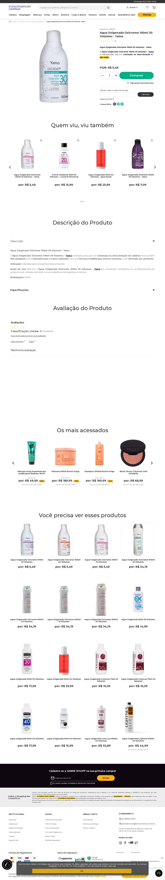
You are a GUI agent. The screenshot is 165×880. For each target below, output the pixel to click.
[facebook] (114, 104)
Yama (97, 269)
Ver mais (104, 57)
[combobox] (75, 7)
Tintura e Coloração (24, 21)
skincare (127, 796)
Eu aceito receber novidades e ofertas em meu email (74, 783)
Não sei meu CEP (106, 99)
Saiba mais (100, 876)
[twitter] (122, 104)
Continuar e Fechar (134, 875)
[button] (10, 167)
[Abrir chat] (158, 873)
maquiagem (117, 796)
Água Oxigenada (38, 21)
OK (81, 871)
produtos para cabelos (46, 796)
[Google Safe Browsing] (95, 859)
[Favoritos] (147, 7)
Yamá (151, 52)
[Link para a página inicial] (10, 21)
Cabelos (13, 21)
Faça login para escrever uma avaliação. (28, 336)
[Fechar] (162, 858)
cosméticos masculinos (66, 798)
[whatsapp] (118, 104)
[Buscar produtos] (108, 7)
